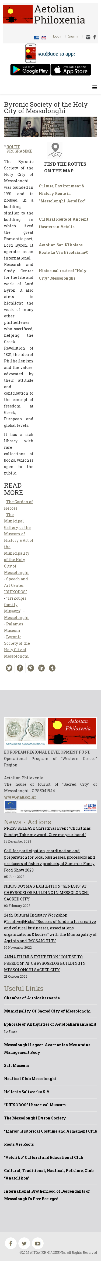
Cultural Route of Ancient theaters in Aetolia (63, 223)
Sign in (73, 36)
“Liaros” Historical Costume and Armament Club (50, 1131)
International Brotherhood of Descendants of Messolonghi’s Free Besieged (47, 1195)
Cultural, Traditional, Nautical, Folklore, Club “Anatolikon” (48, 1174)
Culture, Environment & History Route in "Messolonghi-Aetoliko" (62, 193)
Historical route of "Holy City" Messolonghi (63, 274)
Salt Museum (16, 1065)
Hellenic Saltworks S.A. (27, 1091)
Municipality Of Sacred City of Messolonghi (47, 1011)
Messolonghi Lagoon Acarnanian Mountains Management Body (47, 1048)
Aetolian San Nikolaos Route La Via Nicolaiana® (63, 248)
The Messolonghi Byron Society (35, 1118)
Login (57, 36)
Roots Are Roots (19, 1144)
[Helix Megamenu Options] (94, 87)
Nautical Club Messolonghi (30, 1078)
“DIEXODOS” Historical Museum (35, 1104)
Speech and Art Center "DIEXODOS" (16, 585)
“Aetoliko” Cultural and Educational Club (43, 1157)
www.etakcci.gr (20, 797)
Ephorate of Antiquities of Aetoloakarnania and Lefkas (50, 1028)
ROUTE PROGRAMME (19, 148)
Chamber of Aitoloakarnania (32, 997)
